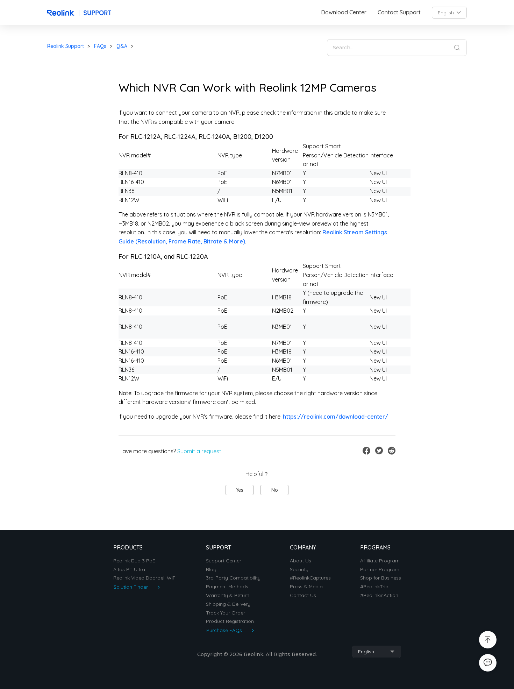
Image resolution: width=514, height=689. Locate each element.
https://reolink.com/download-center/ (335, 416)
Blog (211, 570)
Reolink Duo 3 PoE (134, 561)
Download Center (343, 12)
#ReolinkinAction (379, 595)
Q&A (121, 46)
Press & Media (306, 587)
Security (299, 570)
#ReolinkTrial (375, 587)
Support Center (223, 561)
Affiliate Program (380, 561)
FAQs (100, 46)
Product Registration (230, 621)
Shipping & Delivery (228, 604)
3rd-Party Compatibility (233, 578)
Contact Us (303, 595)
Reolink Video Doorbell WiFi (145, 578)
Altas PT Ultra (129, 570)
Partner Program (379, 570)
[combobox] (449, 12)
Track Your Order (225, 613)
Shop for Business (380, 578)
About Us (300, 561)
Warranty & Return (227, 595)
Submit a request (199, 451)
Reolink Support (65, 46)
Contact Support (399, 12)
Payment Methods (227, 587)
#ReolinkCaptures (310, 578)
